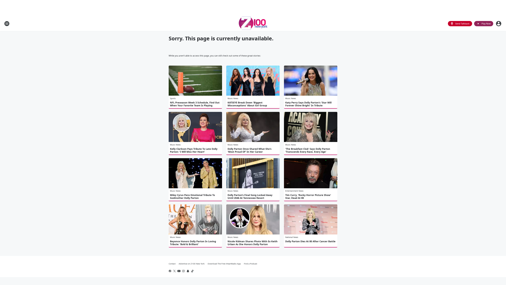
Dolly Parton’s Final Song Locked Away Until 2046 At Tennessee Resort (250, 196)
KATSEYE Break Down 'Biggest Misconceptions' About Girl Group (247, 104)
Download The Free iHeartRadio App (224, 263)
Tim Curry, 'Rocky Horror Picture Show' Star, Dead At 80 (308, 196)
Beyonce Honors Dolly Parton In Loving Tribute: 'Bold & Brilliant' (193, 243)
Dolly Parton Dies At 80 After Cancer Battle (310, 241)
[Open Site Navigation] (6, 23)
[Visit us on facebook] (170, 271)
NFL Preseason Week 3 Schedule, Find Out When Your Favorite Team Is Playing (195, 104)
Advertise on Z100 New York (192, 263)
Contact (172, 263)
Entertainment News (294, 191)
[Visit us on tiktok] (192, 271)
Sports (173, 98)
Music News (233, 98)
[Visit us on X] (174, 271)
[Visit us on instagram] (183, 271)
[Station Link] (253, 23)
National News (291, 237)
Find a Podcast (250, 263)
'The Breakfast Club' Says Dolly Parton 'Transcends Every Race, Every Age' (307, 150)
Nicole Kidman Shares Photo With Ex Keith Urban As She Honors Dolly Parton (253, 243)
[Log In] (499, 23)
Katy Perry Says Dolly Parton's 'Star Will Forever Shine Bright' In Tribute (308, 104)
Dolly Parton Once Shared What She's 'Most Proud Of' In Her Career (249, 150)
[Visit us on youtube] (179, 271)
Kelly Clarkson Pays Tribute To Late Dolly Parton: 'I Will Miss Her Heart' (193, 150)
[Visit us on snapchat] (187, 271)
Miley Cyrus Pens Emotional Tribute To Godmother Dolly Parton (192, 196)
